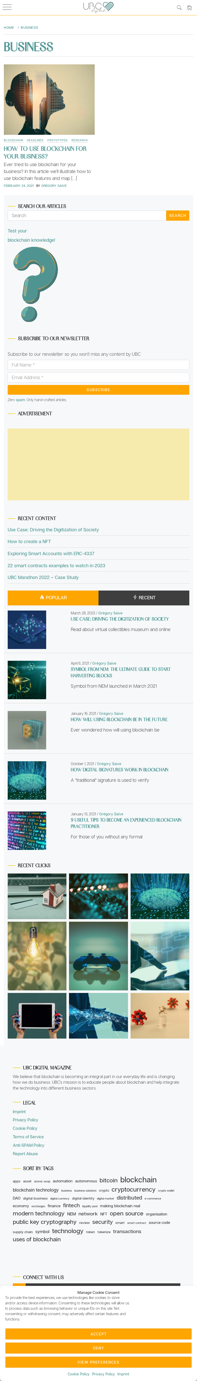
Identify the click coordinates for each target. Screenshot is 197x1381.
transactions (127, 1231)
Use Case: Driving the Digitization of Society (53, 529)
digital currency (60, 1198)
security (102, 1221)
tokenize (104, 1232)
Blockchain (13, 140)
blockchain (138, 1179)
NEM (71, 1213)
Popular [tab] (56, 597)
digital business (35, 1198)
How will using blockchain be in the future (119, 719)
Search (177, 215)
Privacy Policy (103, 1374)
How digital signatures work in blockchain (119, 769)
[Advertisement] (98, 464)
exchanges (38, 1206)
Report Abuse (25, 1153)
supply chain (23, 1232)
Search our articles (42, 206)
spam (20, 400)
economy (21, 1205)
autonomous (86, 1181)
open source (126, 1213)
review (84, 1223)
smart (120, 1223)
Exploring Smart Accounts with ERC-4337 (51, 553)
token (90, 1232)
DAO (17, 1198)
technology (68, 1230)
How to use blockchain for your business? (45, 152)
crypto (104, 1190)
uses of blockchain (37, 1239)
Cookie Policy (79, 1374)
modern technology (39, 1213)
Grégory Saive (54, 186)
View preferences (98, 1362)
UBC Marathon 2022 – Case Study (43, 577)
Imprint (123, 1374)
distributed (129, 1197)
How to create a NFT (29, 541)
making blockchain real (120, 1205)
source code (159, 1222)
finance (54, 1205)
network (88, 1213)
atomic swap (42, 1181)
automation (63, 1181)
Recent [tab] (146, 597)
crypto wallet (166, 1190)
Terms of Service (28, 1136)
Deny (98, 1348)
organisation (156, 1214)
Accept (99, 1334)
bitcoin (109, 1180)
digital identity (83, 1198)
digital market (105, 1198)
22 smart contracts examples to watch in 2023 (56, 565)
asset (27, 1181)
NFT (103, 1214)
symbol (42, 1231)
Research (80, 140)
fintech (71, 1205)
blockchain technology (36, 1190)
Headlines (35, 140)
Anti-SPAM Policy (28, 1145)
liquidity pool (89, 1206)
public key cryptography (45, 1221)
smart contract (136, 1222)
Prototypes (57, 140)
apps (17, 1181)
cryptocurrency (133, 1189)
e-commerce (153, 1198)
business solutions (85, 1190)
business (66, 1190)
